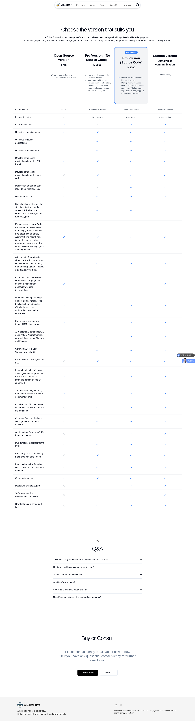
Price (102, 5)
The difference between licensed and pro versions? (77, 597)
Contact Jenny (88, 673)
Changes (127, 5)
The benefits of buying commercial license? (73, 567)
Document (80, 5)
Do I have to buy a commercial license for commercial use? (80, 559)
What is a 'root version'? (64, 582)
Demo (92, 5)
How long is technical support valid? (70, 590)
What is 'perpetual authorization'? (68, 575)
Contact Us (114, 5)
